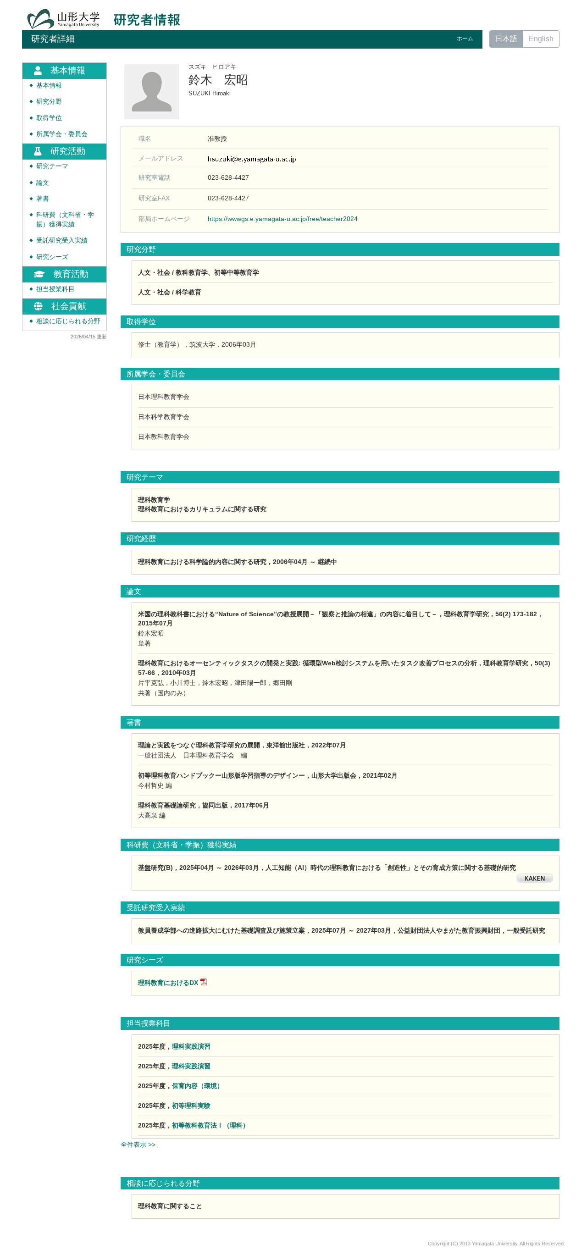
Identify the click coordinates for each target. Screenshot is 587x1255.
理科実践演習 (191, 1046)
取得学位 (49, 118)
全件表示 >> (138, 1144)
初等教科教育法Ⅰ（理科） (210, 1125)
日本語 (506, 39)
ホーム (465, 38)
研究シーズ (52, 257)
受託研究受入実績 (62, 240)
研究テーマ (52, 166)
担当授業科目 (55, 289)
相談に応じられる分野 (68, 321)
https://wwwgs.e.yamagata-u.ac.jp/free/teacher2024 (283, 218)
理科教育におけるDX (168, 982)
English (541, 39)
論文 (42, 182)
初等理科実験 (191, 1105)
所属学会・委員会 (62, 134)
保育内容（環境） (197, 1085)
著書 (42, 198)
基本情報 (49, 85)
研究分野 (49, 101)
